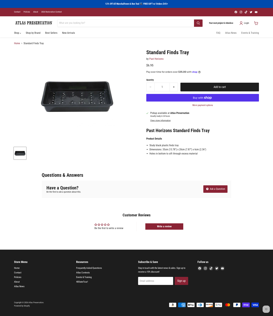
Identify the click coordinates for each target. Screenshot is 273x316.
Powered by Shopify (22, 306)
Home (17, 43)
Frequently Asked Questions (89, 268)
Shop (17, 32)
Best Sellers (51, 32)
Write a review (164, 226)
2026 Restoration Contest (51, 12)
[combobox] (126, 23)
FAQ (218, 32)
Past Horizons (156, 58)
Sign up (181, 280)
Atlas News (231, 32)
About (35, 12)
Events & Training (250, 32)
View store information (160, 120)
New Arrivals (68, 32)
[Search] (198, 23)
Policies (27, 12)
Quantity (150, 80)
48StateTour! (82, 281)
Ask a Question (217, 188)
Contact (17, 12)
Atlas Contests (83, 272)
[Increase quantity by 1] (174, 87)
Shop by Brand (33, 32)
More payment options (202, 105)
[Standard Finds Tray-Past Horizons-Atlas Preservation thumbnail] (20, 153)
